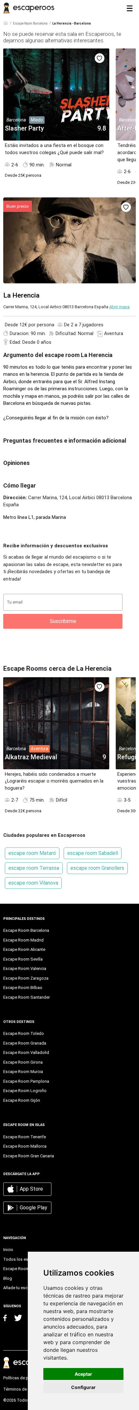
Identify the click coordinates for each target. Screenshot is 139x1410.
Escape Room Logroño (25, 1090)
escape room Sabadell (92, 853)
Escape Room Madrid (23, 940)
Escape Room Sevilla (23, 959)
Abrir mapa (119, 306)
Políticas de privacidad (24, 1377)
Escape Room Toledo (23, 1033)
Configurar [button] (83, 1387)
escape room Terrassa (33, 868)
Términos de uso (19, 1389)
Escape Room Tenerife (24, 1136)
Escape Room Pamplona (26, 1081)
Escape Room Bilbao (22, 987)
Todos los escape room (25, 1259)
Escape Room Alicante (24, 949)
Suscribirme (63, 621)
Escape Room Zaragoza (25, 978)
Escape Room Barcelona (30, 23)
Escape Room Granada (24, 1043)
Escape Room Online (22, 1268)
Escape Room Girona (23, 1062)
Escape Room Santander (26, 997)
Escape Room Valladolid (26, 1052)
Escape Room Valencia (24, 968)
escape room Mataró (32, 853)
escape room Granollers (97, 868)
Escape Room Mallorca (25, 1146)
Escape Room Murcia (23, 1071)
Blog (7, 1278)
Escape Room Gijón (21, 1100)
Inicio (8, 1249)
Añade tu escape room (24, 1287)
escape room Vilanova (33, 883)
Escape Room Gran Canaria (28, 1155)
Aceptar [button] (83, 1374)
